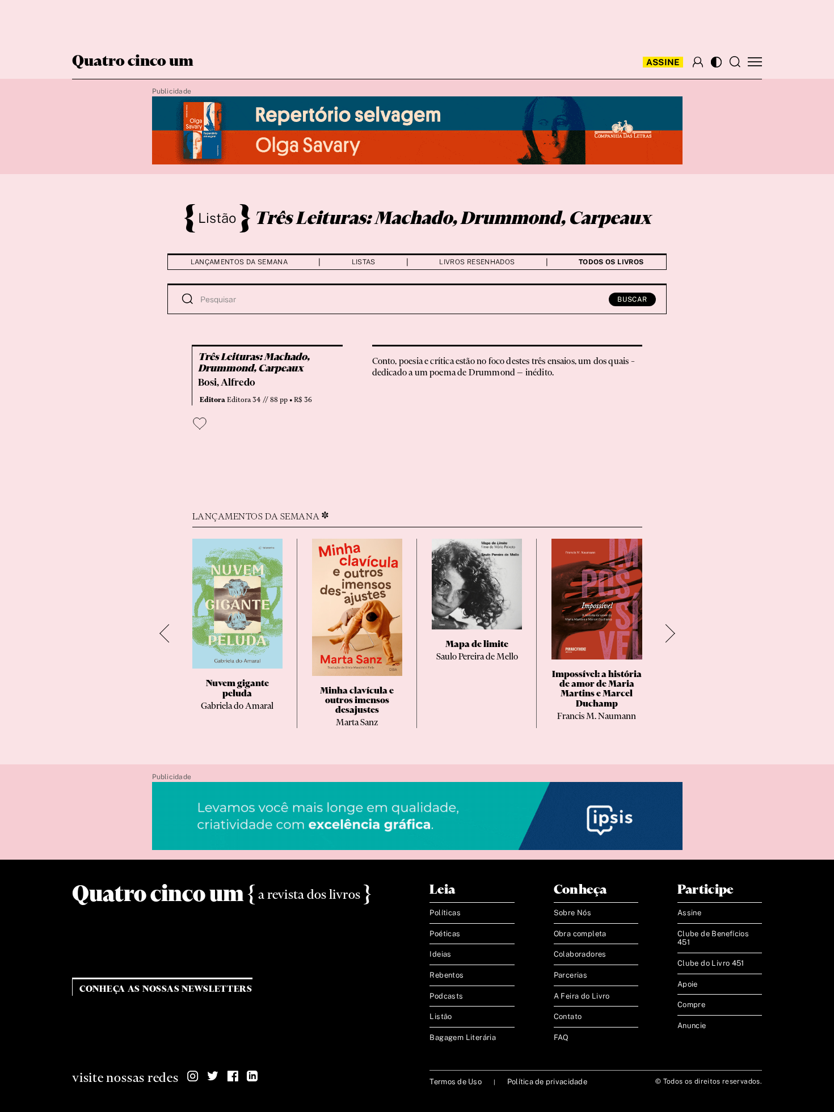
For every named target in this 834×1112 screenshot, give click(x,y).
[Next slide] (665, 633)
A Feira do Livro (582, 996)
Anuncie (691, 1025)
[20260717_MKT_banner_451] (417, 131)
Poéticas (444, 933)
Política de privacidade (547, 1081)
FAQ (561, 1037)
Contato (568, 1016)
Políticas (445, 912)
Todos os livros (611, 262)
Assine (663, 62)
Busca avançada (116, 20)
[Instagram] (193, 1076)
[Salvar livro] (200, 424)
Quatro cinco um (132, 61)
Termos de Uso (455, 1081)
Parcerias (571, 975)
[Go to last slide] (168, 633)
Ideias (440, 954)
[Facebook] (232, 1076)
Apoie (687, 984)
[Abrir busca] (734, 61)
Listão (217, 218)
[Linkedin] (252, 1076)
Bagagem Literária (462, 1037)
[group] (237, 633)
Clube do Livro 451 (710, 963)
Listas (364, 262)
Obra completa (580, 933)
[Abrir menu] (755, 62)
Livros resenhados (477, 262)
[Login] (698, 61)
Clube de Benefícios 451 (713, 938)
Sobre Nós (573, 912)
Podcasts (446, 996)
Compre (691, 1004)
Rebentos (446, 975)
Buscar (632, 299)
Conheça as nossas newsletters (165, 989)
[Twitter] (212, 1076)
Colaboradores (580, 954)
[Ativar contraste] (716, 62)
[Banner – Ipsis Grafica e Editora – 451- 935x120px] (417, 816)
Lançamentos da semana (239, 262)
